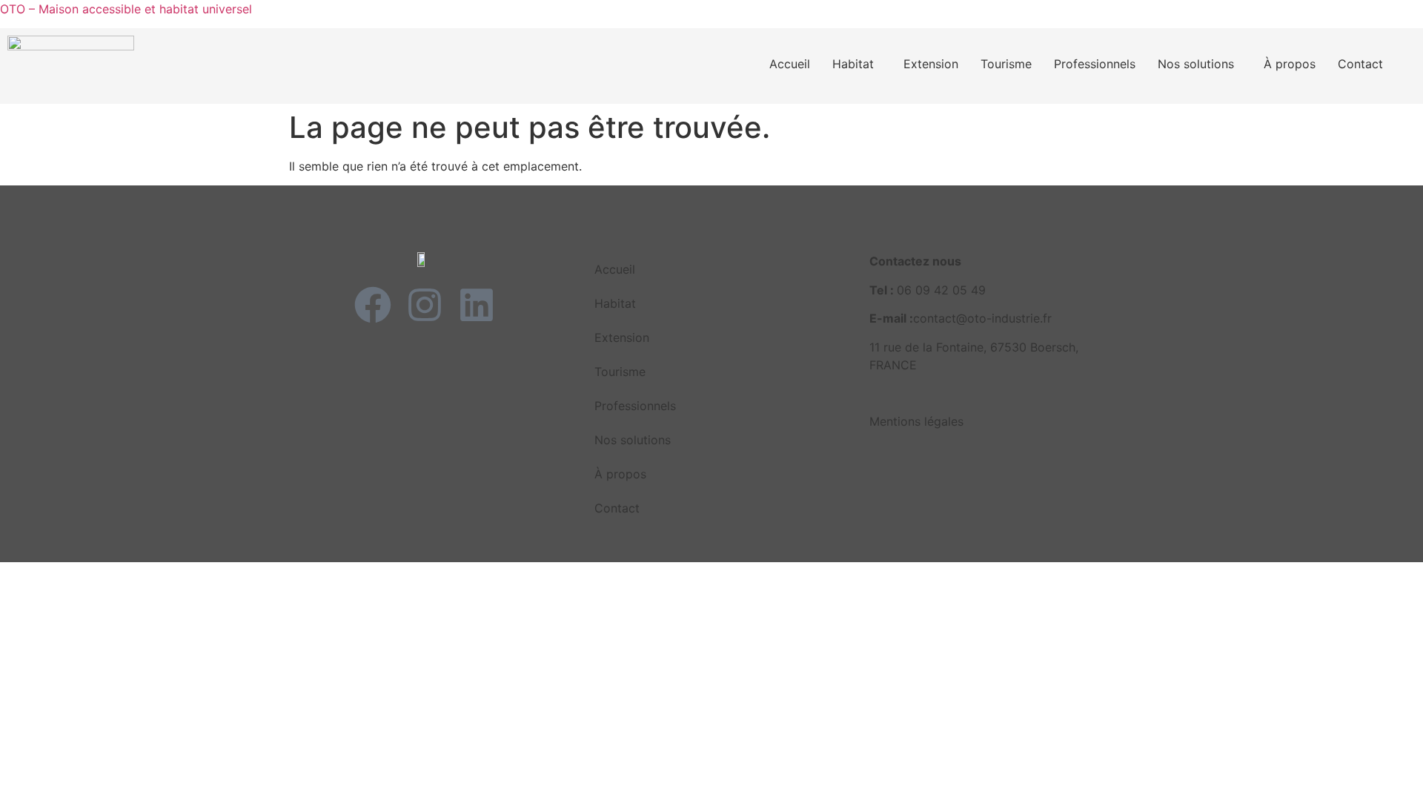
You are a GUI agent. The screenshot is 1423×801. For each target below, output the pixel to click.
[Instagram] (424, 304)
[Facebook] (372, 304)
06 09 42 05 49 (941, 290)
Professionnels (1094, 63)
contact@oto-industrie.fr (982, 318)
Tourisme (1006, 63)
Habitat (853, 63)
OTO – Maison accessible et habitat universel (126, 8)
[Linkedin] (476, 304)
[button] (856, 64)
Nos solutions (1196, 63)
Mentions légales (916, 421)
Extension (930, 63)
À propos (1290, 63)
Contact (1360, 63)
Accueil (789, 63)
